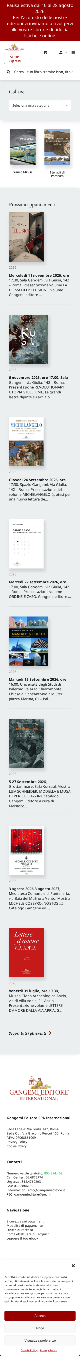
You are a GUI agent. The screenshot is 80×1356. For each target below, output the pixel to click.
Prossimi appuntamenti (32, 204)
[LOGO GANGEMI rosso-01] (14, 42)
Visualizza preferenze (40, 1340)
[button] (73, 1266)
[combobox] (40, 105)
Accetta (40, 1316)
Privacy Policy (48, 1350)
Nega (40, 1328)
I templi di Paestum (57, 174)
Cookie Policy (29, 1350)
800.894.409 (53, 1173)
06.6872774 (34, 1177)
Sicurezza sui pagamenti (26, 1221)
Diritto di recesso (20, 1230)
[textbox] (36, 105)
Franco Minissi (22, 172)
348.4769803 (31, 1181)
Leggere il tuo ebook (22, 1238)
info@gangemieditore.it (46, 1190)
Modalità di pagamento (25, 1225)
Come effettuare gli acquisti (28, 1234)
